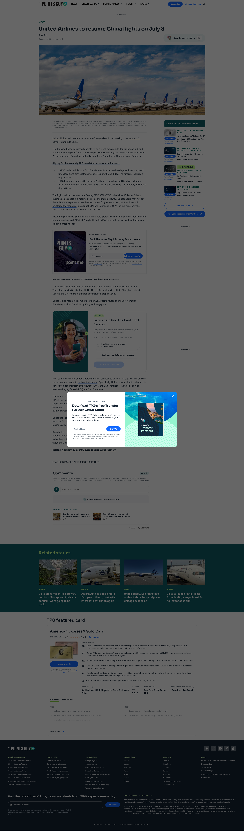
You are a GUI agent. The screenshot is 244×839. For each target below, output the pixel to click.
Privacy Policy (77, 438)
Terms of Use (84, 436)
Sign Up (113, 429)
